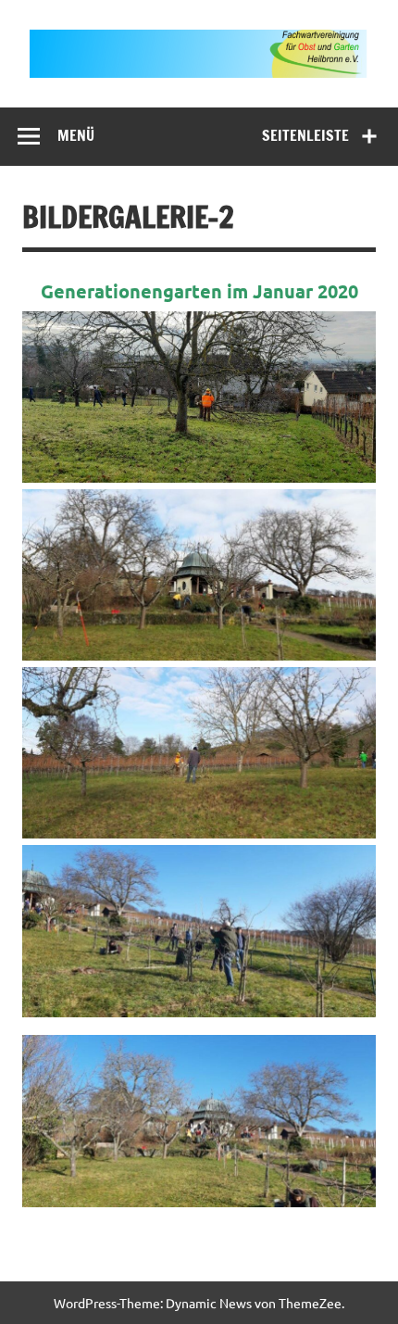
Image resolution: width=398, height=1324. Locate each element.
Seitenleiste (305, 135)
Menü (75, 135)
